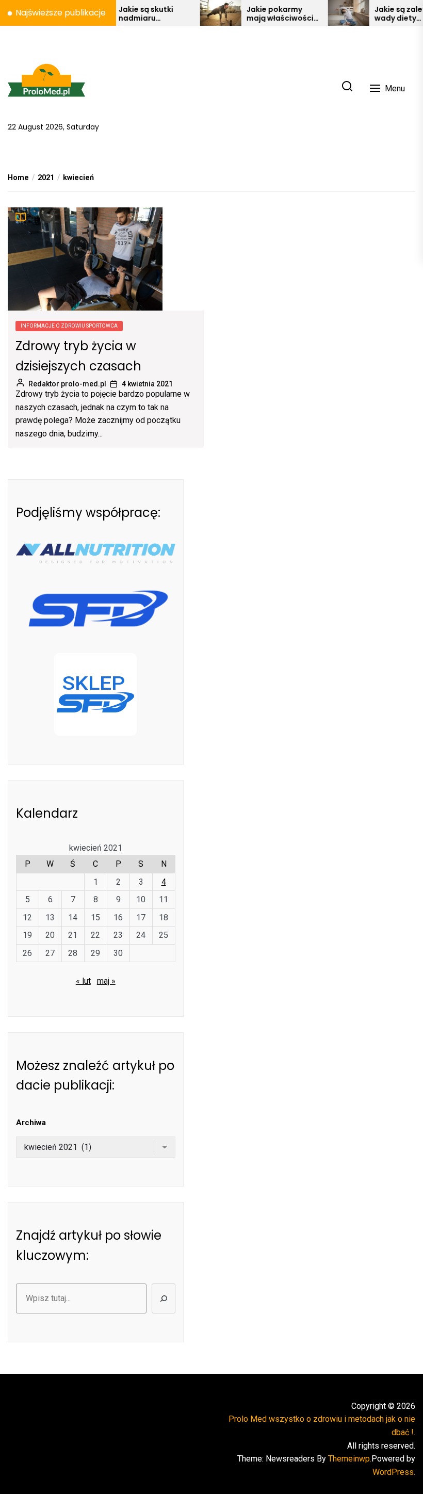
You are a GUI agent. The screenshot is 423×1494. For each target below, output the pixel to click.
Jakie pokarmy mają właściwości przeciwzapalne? (264, 14)
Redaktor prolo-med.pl (67, 384)
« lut (83, 981)
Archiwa (31, 1122)
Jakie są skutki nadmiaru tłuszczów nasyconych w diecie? (130, 14)
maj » (106, 981)
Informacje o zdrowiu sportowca (69, 326)
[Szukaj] (163, 1298)
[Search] (347, 87)
